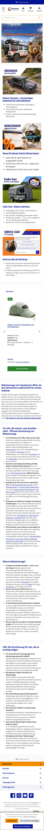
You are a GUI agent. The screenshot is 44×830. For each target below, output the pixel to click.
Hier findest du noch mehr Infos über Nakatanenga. (23, 418)
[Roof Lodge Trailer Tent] (22, 189)
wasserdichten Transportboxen (24, 489)
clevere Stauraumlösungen (29, 487)
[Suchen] (39, 17)
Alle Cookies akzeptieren (22, 826)
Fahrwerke (20, 452)
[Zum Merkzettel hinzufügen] (34, 319)
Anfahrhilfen (13, 459)
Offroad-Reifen (35, 536)
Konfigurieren (11, 820)
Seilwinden (33, 454)
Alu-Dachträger (22, 515)
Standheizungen (11, 487)
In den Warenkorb (22, 368)
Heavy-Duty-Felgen (22, 539)
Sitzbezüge (9, 517)
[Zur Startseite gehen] (13, 9)
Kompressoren (11, 449)
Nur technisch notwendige (30, 820)
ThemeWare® (25, 808)
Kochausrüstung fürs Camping (22, 485)
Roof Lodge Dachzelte (18, 473)
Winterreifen (10, 539)
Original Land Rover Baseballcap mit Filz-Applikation (20, 326)
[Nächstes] (4, 81)
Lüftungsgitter (33, 515)
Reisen (30, 584)
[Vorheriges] (4, 331)
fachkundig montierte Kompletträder (21, 540)
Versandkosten (34, 802)
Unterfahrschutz (19, 517)
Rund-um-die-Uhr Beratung (15, 259)
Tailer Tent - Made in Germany (16, 206)
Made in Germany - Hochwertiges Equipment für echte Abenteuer (18, 99)
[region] (22, 81)
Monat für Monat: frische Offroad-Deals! (21, 153)
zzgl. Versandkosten (22, 362)
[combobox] (19, 17)
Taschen (13, 492)
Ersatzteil (25, 582)
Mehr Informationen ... (30, 817)
